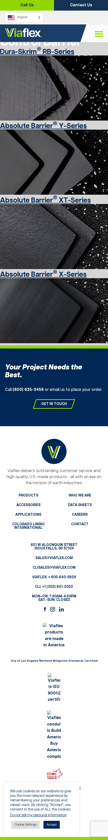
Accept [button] (51, 824)
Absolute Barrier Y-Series (43, 126)
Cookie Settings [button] (25, 824)
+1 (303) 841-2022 (57, 587)
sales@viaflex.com (54, 558)
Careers (80, 514)
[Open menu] (99, 34)
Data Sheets (80, 505)
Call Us (27, 5)
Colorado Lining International (28, 526)
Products (28, 495)
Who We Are (80, 495)
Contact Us (81, 5)
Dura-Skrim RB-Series (37, 51)
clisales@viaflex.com (54, 567)
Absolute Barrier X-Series (43, 274)
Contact (79, 524)
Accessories (28, 505)
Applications (28, 514)
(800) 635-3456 (28, 390)
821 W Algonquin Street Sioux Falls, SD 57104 (54, 546)
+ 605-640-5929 (62, 577)
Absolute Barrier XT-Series (45, 200)
